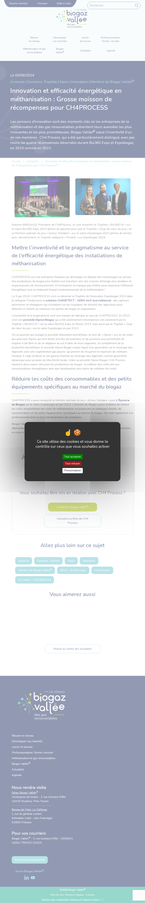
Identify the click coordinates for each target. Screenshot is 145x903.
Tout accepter (72, 457)
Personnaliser (72, 470)
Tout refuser (72, 464)
